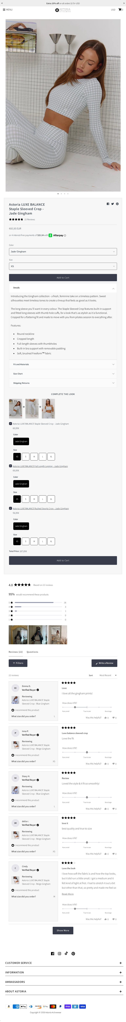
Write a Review (107, 664)
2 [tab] (61, 193)
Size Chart (18, 373)
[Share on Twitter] (112, 204)
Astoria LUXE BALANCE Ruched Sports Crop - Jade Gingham (41, 508)
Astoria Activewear (53, 1012)
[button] (22, 219)
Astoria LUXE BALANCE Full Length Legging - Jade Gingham (40, 466)
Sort (91, 675)
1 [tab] (58, 193)
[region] (38, 634)
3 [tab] (64, 193)
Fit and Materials (21, 364)
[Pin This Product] (117, 204)
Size (10, 259)
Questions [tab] (32, 653)
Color (11, 245)
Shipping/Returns (21, 383)
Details (16, 287)
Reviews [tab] (16, 653)
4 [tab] (68, 193)
